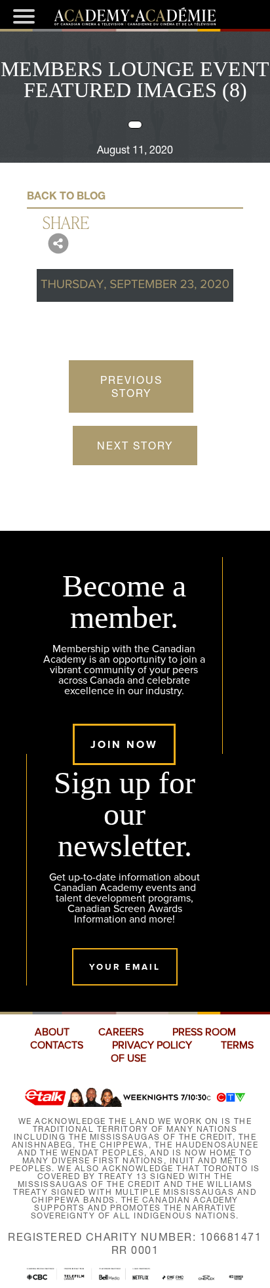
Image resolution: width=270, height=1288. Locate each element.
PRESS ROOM (204, 1032)
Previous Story (131, 386)
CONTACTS (56, 1045)
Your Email (125, 967)
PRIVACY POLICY (152, 1045)
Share (66, 222)
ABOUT (52, 1032)
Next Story (135, 445)
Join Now (124, 744)
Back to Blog (66, 195)
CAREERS (121, 1032)
